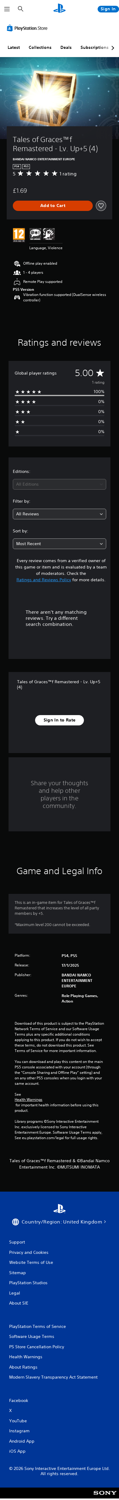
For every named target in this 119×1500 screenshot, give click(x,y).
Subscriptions (95, 47)
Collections (40, 47)
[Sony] (105, 1497)
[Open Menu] (7, 9)
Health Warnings (28, 1099)
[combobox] (59, 484)
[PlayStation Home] (59, 9)
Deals (66, 47)
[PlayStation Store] (28, 28)
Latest (14, 47)
